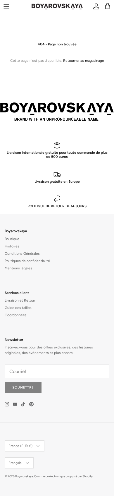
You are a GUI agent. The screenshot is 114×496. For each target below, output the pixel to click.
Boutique (12, 239)
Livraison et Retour (20, 300)
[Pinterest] (31, 404)
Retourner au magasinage (83, 61)
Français (15, 463)
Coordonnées (16, 315)
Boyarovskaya (24, 476)
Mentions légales (18, 268)
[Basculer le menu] (6, 6)
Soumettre (23, 387)
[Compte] (94, 6)
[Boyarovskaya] (57, 6)
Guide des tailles (18, 308)
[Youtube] (15, 404)
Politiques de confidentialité (27, 261)
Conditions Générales (22, 254)
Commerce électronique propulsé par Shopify (63, 476)
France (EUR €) (20, 446)
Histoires (12, 246)
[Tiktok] (23, 404)
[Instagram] (7, 404)
